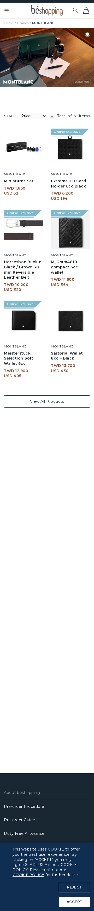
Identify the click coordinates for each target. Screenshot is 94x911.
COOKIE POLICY (28, 875)
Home (9, 23)
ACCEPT (75, 901)
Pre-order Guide (19, 820)
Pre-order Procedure (24, 806)
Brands (23, 23)
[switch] (52, 116)
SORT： (11, 116)
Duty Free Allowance (24, 833)
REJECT (74, 887)
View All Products (47, 401)
